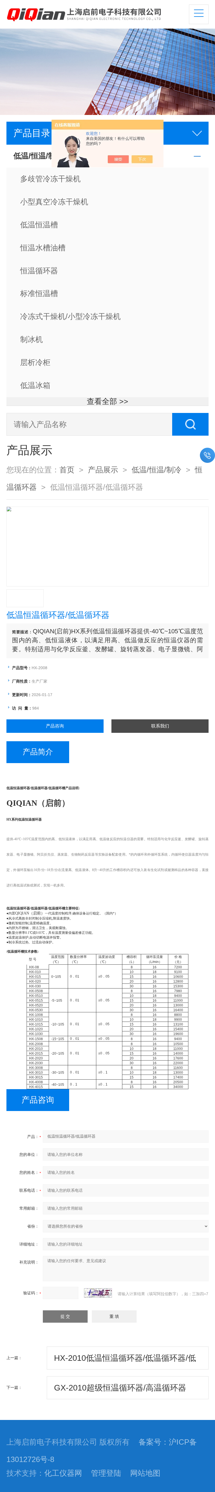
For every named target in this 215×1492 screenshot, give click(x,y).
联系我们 (160, 726)
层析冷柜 (35, 362)
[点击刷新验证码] (98, 1293)
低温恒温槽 (39, 225)
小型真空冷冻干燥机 (54, 202)
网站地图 (145, 1473)
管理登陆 (106, 1473)
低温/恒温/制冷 (156, 470)
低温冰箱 (35, 385)
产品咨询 (55, 726)
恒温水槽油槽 (43, 248)
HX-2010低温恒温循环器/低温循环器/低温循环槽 (125, 1361)
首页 (66, 470)
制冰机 (31, 339)
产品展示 (103, 470)
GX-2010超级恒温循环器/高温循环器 (120, 1387)
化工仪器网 (63, 1473)
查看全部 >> (107, 401)
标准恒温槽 (39, 293)
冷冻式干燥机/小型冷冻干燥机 (70, 316)
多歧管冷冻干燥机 (50, 179)
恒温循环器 (39, 271)
